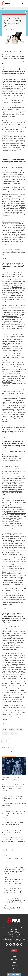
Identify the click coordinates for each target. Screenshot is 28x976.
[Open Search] (22, 3)
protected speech (15, 635)
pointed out (7, 478)
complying (17, 489)
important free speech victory (15, 346)
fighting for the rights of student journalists (12, 364)
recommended (18, 545)
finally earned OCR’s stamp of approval (16, 513)
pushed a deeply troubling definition (11, 469)
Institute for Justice (12, 371)
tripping (4, 491)
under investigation (14, 655)
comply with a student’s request (18, 692)
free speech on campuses (12, 107)
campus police (10, 223)
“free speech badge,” (7, 227)
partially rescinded (10, 687)
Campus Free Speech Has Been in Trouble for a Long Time (14, 909)
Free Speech (11, 729)
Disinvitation (13, 733)
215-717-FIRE (17, 934)
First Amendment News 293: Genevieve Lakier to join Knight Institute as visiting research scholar (14, 870)
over (7, 491)
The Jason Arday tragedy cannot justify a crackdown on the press (13, 797)
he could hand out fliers (15, 225)
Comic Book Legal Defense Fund (17, 376)
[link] (6, 3)
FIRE (6, 29)
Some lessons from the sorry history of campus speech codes (13, 860)
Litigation (4, 729)
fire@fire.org (10, 934)
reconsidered (20, 697)
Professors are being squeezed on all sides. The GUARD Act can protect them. (13, 813)
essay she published (19, 671)
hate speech (17, 550)
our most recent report (13, 109)
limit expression (15, 633)
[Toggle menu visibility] (25, 3)
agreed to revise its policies (12, 243)
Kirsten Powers (16, 287)
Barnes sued (10, 201)
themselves (11, 491)
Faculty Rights (20, 729)
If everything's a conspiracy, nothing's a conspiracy (11, 778)
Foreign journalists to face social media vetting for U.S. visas (13, 831)
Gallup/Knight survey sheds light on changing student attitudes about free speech (13, 881)
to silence (16, 491)
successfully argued (6, 355)
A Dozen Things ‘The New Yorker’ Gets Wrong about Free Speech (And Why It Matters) (14, 900)
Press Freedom (5, 733)
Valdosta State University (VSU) (13, 187)
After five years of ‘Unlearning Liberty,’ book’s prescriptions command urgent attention (14, 890)
